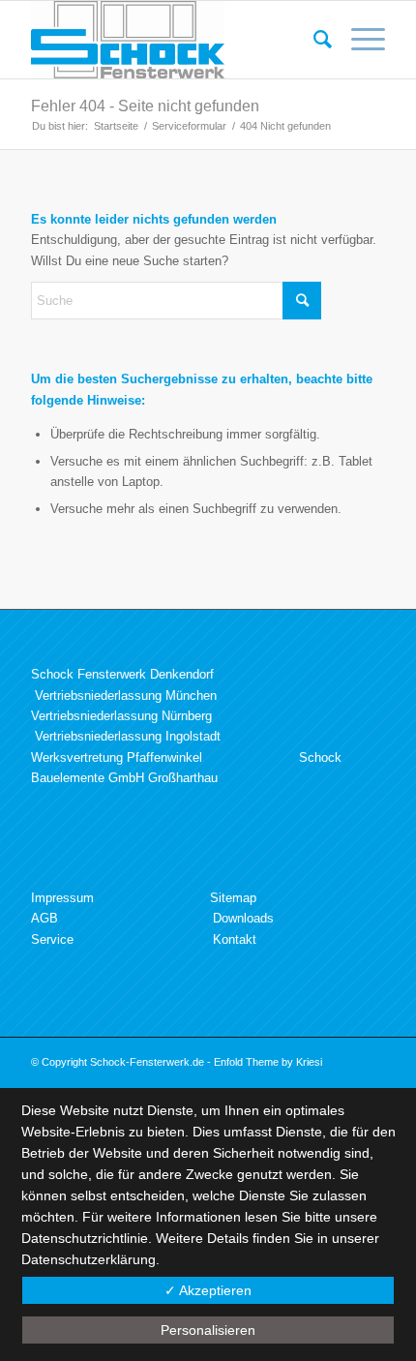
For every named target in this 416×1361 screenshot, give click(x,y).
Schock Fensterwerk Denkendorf (122, 674)
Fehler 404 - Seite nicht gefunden (145, 106)
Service (52, 939)
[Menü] (358, 39)
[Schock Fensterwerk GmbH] (172, 39)
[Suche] (313, 39)
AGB (44, 918)
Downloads (243, 918)
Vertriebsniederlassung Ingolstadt (128, 736)
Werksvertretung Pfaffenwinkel (116, 757)
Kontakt (234, 939)
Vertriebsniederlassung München (126, 695)
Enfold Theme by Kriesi (268, 1062)
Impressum (62, 898)
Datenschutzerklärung (88, 1259)
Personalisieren (208, 1330)
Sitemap (233, 898)
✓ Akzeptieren (208, 1290)
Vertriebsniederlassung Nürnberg (121, 716)
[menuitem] (313, 39)
